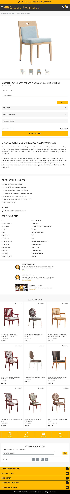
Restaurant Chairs (9, 13)
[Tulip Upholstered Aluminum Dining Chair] (35, 403)
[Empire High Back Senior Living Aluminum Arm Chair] (11, 360)
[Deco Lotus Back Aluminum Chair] (35, 360)
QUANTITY (5, 128)
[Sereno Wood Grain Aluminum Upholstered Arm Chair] (58, 360)
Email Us (43, 436)
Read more (24, 270)
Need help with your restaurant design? (15, 210)
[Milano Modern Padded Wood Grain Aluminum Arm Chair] (58, 318)
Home (2, 13)
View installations (26, 280)
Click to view (32, 289)
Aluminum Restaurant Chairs (23, 13)
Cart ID (60, 436)
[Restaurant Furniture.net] (22, 7)
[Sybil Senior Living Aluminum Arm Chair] (11, 403)
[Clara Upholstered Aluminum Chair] (35, 318)
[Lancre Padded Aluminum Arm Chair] (58, 403)
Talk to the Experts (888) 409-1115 (31, 2)
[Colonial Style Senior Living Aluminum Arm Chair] (11, 318)
